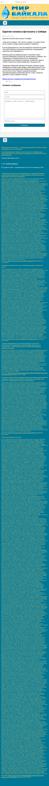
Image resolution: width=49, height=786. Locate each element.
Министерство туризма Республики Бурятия (19, 79)
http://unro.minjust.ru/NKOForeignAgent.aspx (22, 339)
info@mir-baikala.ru (12, 164)
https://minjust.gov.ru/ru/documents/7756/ (22, 261)
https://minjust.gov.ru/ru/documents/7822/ (22, 433)
